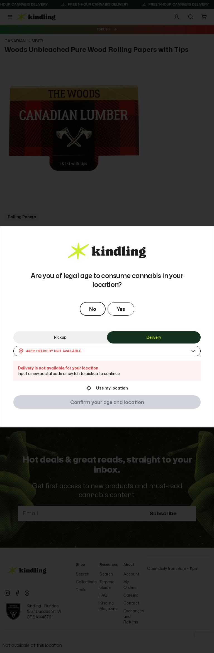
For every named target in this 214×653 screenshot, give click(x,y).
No (92, 309)
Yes (121, 309)
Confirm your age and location (107, 402)
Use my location (112, 388)
